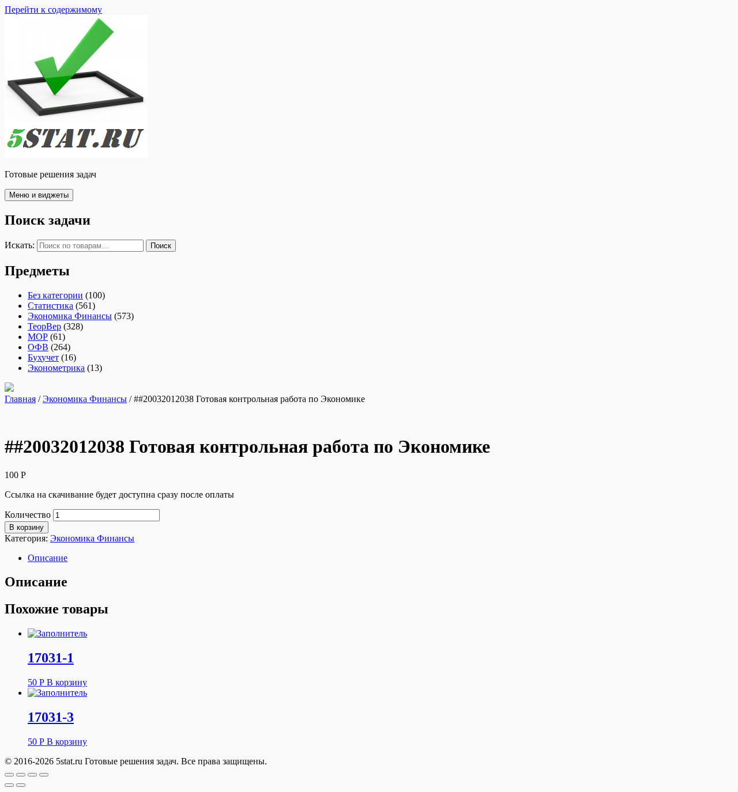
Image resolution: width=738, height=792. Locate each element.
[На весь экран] (32, 774)
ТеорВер (44, 326)
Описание (47, 558)
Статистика (50, 305)
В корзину (26, 527)
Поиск (160, 245)
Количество (28, 515)
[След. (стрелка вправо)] (20, 785)
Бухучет (43, 357)
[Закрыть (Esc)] (9, 774)
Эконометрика (56, 368)
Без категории (55, 295)
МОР (38, 337)
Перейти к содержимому (53, 9)
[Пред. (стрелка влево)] (9, 785)
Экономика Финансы (70, 316)
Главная (20, 399)
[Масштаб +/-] (43, 774)
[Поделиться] (20, 774)
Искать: (20, 245)
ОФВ (38, 347)
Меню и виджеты (39, 195)
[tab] (380, 558)
